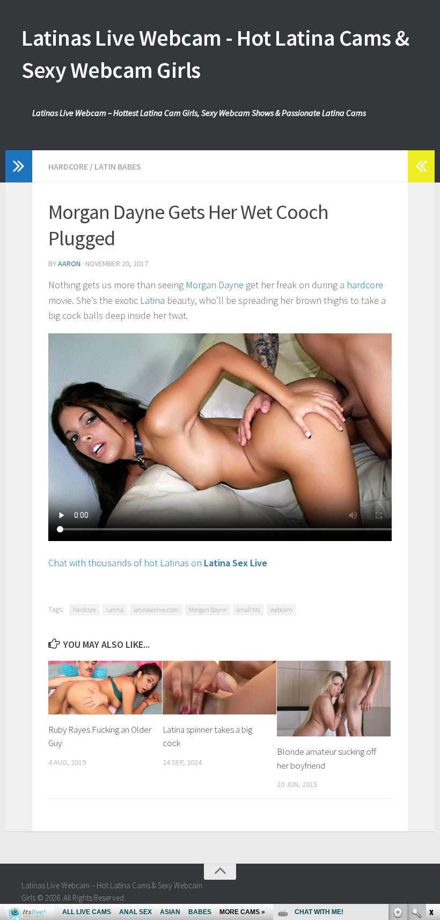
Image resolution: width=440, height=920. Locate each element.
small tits (248, 609)
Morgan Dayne (215, 285)
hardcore (365, 285)
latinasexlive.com (156, 609)
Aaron (69, 263)
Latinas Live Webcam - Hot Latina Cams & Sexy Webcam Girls (215, 54)
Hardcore (68, 166)
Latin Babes (117, 166)
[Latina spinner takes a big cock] (219, 687)
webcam (281, 609)
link (430, 752)
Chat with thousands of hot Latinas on (157, 563)
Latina (152, 300)
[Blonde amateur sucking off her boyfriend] (334, 698)
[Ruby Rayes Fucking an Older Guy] (105, 687)
